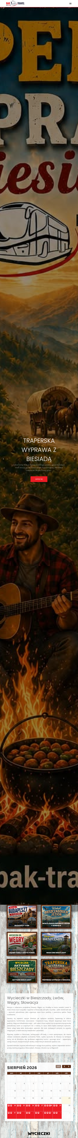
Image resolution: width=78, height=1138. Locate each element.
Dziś (58, 1066)
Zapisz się (39, 484)
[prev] (64, 1066)
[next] (68, 1066)
